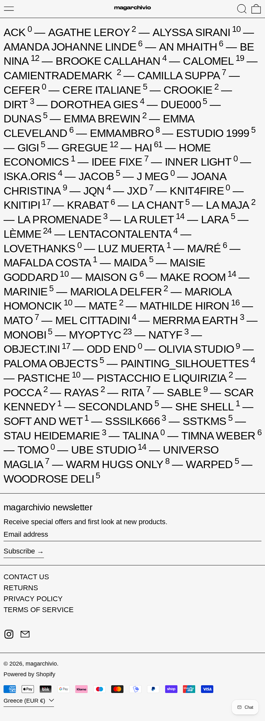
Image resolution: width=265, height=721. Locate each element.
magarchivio (41, 663)
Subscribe (19, 551)
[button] (242, 9)
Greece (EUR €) (25, 700)
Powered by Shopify (29, 674)
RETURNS (21, 588)
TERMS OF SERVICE (39, 610)
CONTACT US (26, 577)
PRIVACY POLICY (33, 599)
